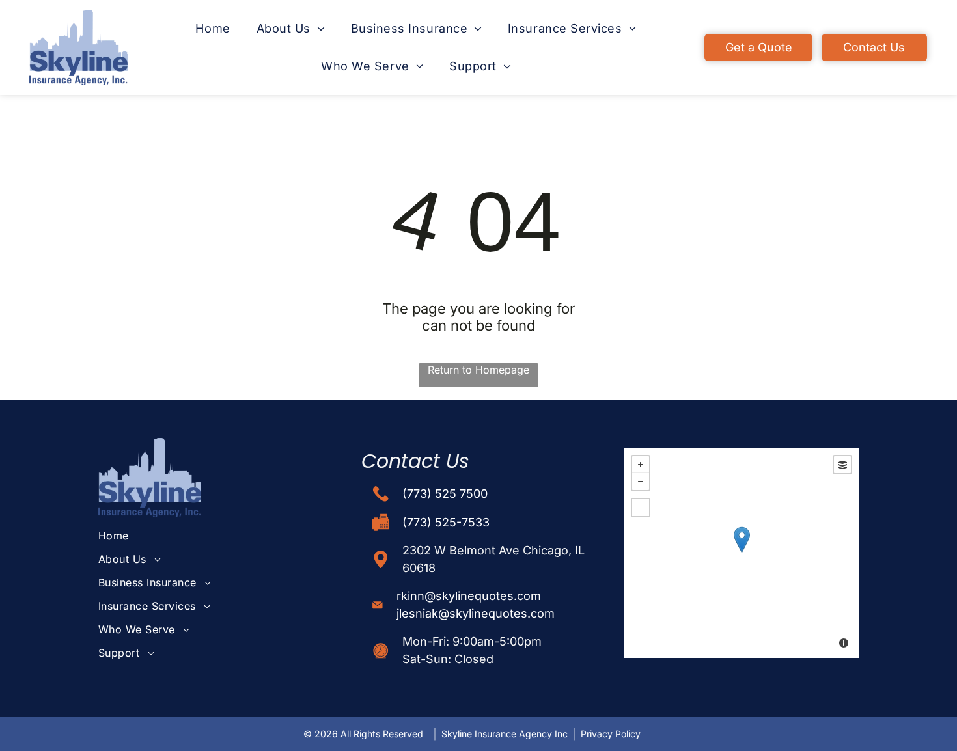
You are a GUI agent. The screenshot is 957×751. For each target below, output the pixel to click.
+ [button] (640, 464)
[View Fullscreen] (640, 507)
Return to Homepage (478, 369)
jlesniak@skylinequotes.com (475, 613)
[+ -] (741, 553)
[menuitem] (212, 29)
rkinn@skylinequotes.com (468, 596)
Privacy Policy (611, 733)
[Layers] (842, 464)
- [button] (640, 481)
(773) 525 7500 (445, 493)
